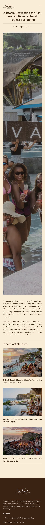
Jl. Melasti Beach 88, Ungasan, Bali (18, 518)
